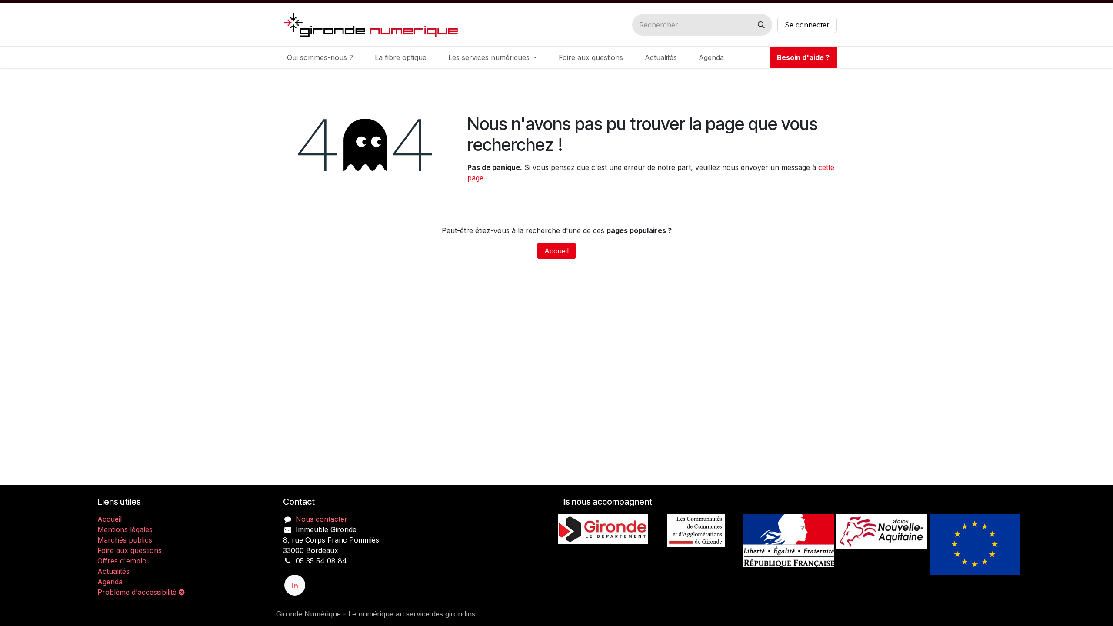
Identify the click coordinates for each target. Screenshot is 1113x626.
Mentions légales (125, 529)
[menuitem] (320, 57)
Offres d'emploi (122, 560)
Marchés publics (124, 540)
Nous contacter (321, 519)
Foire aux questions (129, 550)
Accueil (556, 250)
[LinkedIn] (294, 585)
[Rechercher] (761, 25)
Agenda (110, 581)
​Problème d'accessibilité (138, 592)
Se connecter (807, 24)
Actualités (113, 571)
